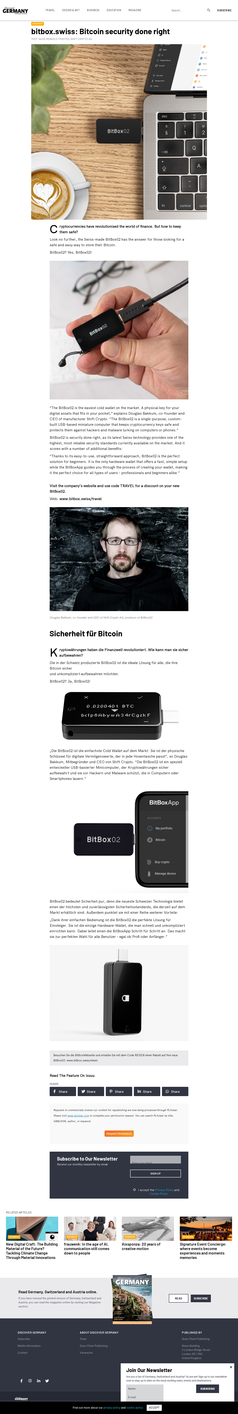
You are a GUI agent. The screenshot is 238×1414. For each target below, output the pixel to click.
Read (178, 1298)
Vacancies (86, 1352)
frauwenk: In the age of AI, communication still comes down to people (86, 1248)
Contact (23, 1352)
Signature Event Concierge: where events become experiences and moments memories (203, 1251)
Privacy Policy (164, 1190)
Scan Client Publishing (93, 1346)
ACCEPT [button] (154, 1407)
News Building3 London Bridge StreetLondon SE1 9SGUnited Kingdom (196, 1352)
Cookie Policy (159, 1193)
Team (83, 1339)
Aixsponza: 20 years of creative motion (141, 1246)
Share (63, 1091)
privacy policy (111, 1407)
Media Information (29, 1346)
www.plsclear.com (78, 1115)
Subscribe (224, 10)
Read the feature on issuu (72, 1075)
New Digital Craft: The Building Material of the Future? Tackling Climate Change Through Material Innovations (32, 1251)
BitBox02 (112, 239)
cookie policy (134, 1407)
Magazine (134, 10)
